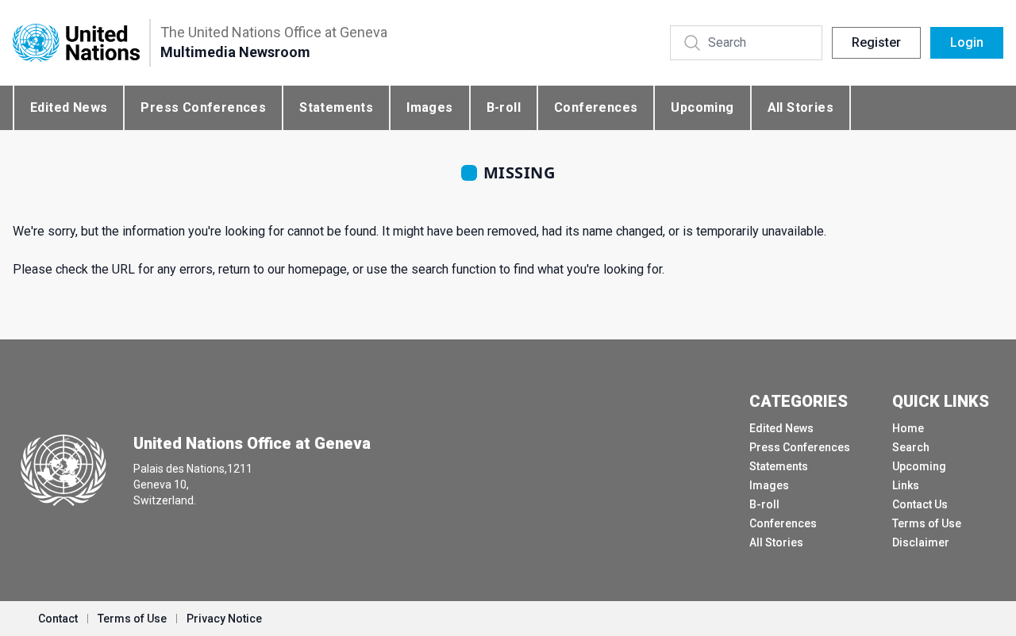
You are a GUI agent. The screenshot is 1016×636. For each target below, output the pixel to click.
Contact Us (920, 504)
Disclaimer (920, 542)
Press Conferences (203, 107)
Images (429, 107)
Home (908, 428)
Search (910, 447)
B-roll (504, 107)
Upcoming (702, 107)
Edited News (68, 107)
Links (905, 485)
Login (966, 42)
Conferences (595, 107)
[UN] (76, 43)
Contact (58, 618)
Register (876, 42)
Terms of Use (926, 523)
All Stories (800, 107)
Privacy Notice (224, 618)
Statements (336, 107)
